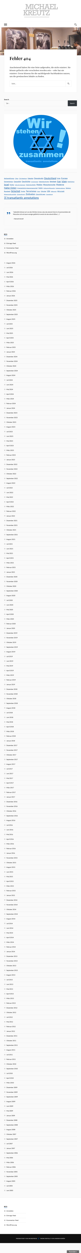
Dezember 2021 (11, 520)
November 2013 (11, 961)
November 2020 (11, 581)
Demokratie (38, 178)
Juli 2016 (9, 825)
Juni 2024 (9, 385)
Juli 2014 (9, 923)
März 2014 (10, 942)
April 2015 (10, 881)
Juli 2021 (9, 544)
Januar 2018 (10, 741)
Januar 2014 (10, 951)
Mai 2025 (9, 333)
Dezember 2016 (11, 802)
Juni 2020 (9, 605)
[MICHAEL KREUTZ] (40, 10)
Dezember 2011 (11, 1036)
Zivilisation (30, 194)
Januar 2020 (10, 628)
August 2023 (10, 427)
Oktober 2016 (11, 811)
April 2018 (10, 727)
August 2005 (10, 1181)
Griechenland (34, 181)
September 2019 (12, 647)
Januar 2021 (10, 572)
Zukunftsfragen (40, 194)
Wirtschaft (60, 191)
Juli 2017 (9, 769)
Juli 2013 (9, 980)
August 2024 (10, 375)
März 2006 (10, 1162)
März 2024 (10, 399)
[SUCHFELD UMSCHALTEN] (75, 24)
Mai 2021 (9, 553)
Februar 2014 (11, 947)
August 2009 (10, 1101)
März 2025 (10, 342)
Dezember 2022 (11, 464)
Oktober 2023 (11, 422)
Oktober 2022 (11, 474)
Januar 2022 (10, 516)
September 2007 (12, 1139)
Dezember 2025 (11, 300)
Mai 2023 (9, 441)
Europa (64, 178)
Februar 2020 (11, 624)
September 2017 (12, 759)
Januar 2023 (10, 460)
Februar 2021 (11, 567)
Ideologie (53, 182)
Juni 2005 (9, 1190)
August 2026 (10, 263)
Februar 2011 (11, 1059)
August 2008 (10, 1129)
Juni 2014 (9, 928)
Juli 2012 (9, 1017)
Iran (59, 181)
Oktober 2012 (11, 1012)
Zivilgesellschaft (21, 194)
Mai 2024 (9, 389)
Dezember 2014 (11, 900)
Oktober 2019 (11, 642)
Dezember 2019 (11, 633)
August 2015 (10, 867)
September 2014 (12, 914)
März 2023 (10, 450)
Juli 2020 (9, 600)
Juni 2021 (9, 549)
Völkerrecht (54, 191)
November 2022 (11, 469)
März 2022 (10, 506)
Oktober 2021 (11, 530)
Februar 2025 (11, 347)
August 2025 (10, 319)
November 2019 (11, 638)
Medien (39, 185)
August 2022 (10, 483)
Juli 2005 (9, 1186)
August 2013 (10, 975)
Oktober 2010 (11, 1064)
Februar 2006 (11, 1167)
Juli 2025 (9, 324)
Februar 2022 (11, 511)
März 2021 (10, 563)
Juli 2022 (9, 488)
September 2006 (12, 1153)
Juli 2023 (9, 431)
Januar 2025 (10, 352)
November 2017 (11, 750)
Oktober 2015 (11, 862)
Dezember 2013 (11, 956)
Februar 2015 (11, 890)
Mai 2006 (9, 1158)
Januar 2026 (10, 296)
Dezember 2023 (11, 413)
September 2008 (12, 1125)
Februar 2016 (11, 848)
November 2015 (11, 858)
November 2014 (11, 905)
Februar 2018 (11, 736)
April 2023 (10, 445)
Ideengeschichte (44, 181)
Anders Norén (60, 1238)
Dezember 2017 (11, 745)
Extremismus (8, 181)
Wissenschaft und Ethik (10, 194)
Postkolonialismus (60, 188)
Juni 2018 (9, 717)
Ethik (58, 178)
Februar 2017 (11, 792)
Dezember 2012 (11, 1008)
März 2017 (10, 787)
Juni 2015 (9, 872)
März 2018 (10, 731)
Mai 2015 (9, 876)
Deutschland (50, 178)
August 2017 (10, 764)
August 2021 (10, 539)
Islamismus (71, 181)
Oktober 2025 (11, 310)
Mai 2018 (9, 722)
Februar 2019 (11, 680)
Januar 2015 (10, 895)
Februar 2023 (11, 455)
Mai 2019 (9, 666)
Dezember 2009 (11, 1087)
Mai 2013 (9, 989)
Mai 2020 (9, 609)
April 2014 (10, 937)
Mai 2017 (9, 778)
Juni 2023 (9, 436)
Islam (64, 181)
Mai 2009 (9, 1111)
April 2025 (10, 338)
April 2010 (10, 1078)
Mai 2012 (9, 1022)
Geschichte (26, 181)
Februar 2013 (11, 1003)
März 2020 (10, 619)
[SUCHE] (68, 84)
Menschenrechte (49, 185)
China (16, 178)
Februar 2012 (11, 1026)
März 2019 (10, 675)
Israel (6, 184)
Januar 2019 (10, 684)
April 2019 (10, 670)
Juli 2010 (9, 1073)
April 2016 (10, 839)
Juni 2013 (9, 984)
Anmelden (9, 239)
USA (48, 191)
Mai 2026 (9, 277)
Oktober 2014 (11, 909)
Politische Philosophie (49, 188)
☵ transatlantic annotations (21, 197)
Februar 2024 (11, 403)
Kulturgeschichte (31, 185)
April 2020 (10, 614)
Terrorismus (31, 191)
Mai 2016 (9, 834)
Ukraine (43, 191)
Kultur (12, 185)
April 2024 (10, 394)
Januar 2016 (10, 853)
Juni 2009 (9, 1106)
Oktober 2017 (11, 755)
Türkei (38, 191)
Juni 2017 (9, 773)
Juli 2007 (9, 1143)
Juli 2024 (9, 380)
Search (6, 99)
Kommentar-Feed (12, 248)
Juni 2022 (9, 492)
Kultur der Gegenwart (20, 184)
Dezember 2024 (11, 356)
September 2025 (12, 314)
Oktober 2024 (11, 366)
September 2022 (12, 478)
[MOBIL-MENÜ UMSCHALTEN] (5, 24)
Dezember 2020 (11, 577)
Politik (40, 188)
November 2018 (11, 694)
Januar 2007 (10, 1148)
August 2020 (10, 595)
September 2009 (12, 1097)
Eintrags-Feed (11, 243)
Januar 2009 (10, 1115)
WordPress (33, 1238)
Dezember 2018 (11, 689)
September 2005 (12, 1176)
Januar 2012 (10, 1031)
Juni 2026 (9, 272)
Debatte (30, 178)
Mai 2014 (9, 933)
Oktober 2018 (11, 698)
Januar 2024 (10, 408)
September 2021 (12, 534)
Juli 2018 (9, 712)
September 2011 (12, 1045)
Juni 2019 (9, 661)
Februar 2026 (11, 291)
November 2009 (11, 1092)
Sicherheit (15, 191)
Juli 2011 (9, 1055)
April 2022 (10, 502)
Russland (7, 191)
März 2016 (10, 844)
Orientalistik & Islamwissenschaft (27, 188)
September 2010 (12, 1068)
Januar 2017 (10, 797)
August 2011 (10, 1050)
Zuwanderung (49, 194)
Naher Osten (10, 187)
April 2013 (10, 994)
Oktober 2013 (11, 965)
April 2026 (10, 282)
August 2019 (10, 652)
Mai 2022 (9, 497)
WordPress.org (11, 253)
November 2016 (11, 806)
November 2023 (11, 417)
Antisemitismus (9, 178)
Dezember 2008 (11, 1120)
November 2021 (11, 525)
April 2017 (10, 783)
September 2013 (12, 970)
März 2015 (10, 886)
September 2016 (12, 816)
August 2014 (10, 919)
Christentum (23, 178)
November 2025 (11, 305)
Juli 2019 (9, 656)
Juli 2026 (9, 267)
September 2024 (12, 371)
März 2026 (10, 286)
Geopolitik (17, 182)
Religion (68, 188)
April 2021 (10, 558)
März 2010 (10, 1083)
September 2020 (12, 591)
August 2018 (10, 708)
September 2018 (12, 703)
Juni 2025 (9, 328)
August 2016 (10, 820)
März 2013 (10, 998)
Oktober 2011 (11, 1040)
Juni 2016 (9, 830)
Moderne (60, 184)
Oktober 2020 (11, 586)
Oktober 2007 (11, 1134)
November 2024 (11, 361)
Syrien (23, 191)
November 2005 (11, 1172)
